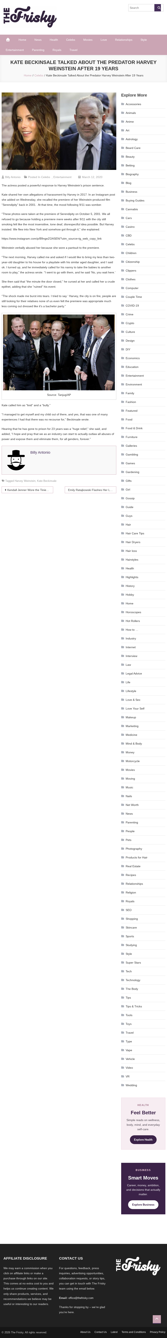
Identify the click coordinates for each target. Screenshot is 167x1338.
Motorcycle (133, 761)
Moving (130, 778)
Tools (129, 1015)
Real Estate (133, 866)
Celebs (70, 39)
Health (54, 39)
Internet (131, 647)
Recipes (131, 875)
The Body (132, 988)
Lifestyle (131, 691)
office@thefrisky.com (80, 1297)
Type (129, 1041)
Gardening (132, 472)
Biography (132, 174)
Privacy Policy (157, 1332)
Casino (130, 226)
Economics (133, 358)
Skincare (131, 927)
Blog (128, 183)
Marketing (132, 726)
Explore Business (143, 1204)
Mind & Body (134, 743)
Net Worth (132, 805)
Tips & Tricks (134, 1006)
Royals (57, 50)
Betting (130, 165)
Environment (134, 384)
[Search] (157, 7)
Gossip (130, 498)
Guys (129, 515)
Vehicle (130, 1059)
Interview (131, 656)
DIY (128, 349)
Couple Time (134, 296)
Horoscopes (133, 612)
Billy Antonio (13, 177)
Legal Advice (134, 673)
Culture (130, 331)
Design (130, 340)
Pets (128, 840)
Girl (128, 489)
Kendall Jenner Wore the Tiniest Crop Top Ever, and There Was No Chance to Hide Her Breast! (30, 490)
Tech (129, 971)
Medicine (131, 734)
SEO (129, 910)
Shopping (132, 918)
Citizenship (133, 261)
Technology (133, 980)
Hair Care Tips (135, 533)
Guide (129, 507)
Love (104, 39)
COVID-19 (132, 305)
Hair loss (131, 550)
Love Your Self (135, 708)
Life (128, 682)
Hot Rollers (133, 621)
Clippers (131, 270)
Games (130, 463)
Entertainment (15, 50)
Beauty (130, 156)
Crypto (130, 323)
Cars (129, 218)
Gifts (129, 480)
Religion (131, 892)
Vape (129, 1050)
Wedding (131, 1085)
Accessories (133, 104)
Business (131, 191)
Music (129, 787)
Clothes (130, 279)
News (38, 39)
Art (127, 130)
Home (22, 39)
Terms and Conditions (134, 1332)
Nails (129, 796)
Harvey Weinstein (25, 480)
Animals (131, 112)
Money (130, 752)
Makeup (131, 717)
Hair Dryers (133, 542)
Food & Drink (134, 428)
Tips (128, 997)
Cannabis (132, 209)
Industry (131, 638)
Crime (129, 314)
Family (130, 393)
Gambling (132, 454)
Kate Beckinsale (46, 480)
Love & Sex (133, 699)
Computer (132, 288)
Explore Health (143, 1139)
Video (129, 1067)
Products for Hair (136, 857)
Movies (87, 39)
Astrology (132, 139)
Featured (131, 410)
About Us (85, 1332)
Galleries (131, 445)
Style (144, 39)
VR (128, 1076)
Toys (129, 1024)
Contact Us (100, 1332)
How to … (132, 629)
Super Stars (133, 962)
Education (132, 367)
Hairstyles (132, 559)
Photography (134, 848)
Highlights (132, 577)
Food (129, 419)
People (130, 831)
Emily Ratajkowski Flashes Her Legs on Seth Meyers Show (92, 490)
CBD (129, 235)
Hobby (130, 594)
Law (128, 664)
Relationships (123, 39)
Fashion (131, 402)
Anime (130, 121)
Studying (131, 945)
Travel (73, 50)
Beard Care (133, 148)
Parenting (38, 50)
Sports (130, 936)
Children (131, 253)
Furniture (131, 437)
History (130, 586)
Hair (128, 524)
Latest (114, 1332)
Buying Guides (135, 200)
